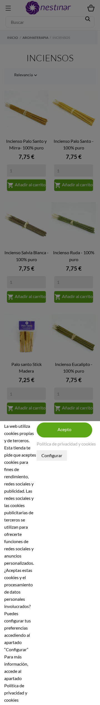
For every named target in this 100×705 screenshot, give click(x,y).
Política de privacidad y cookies (66, 443)
